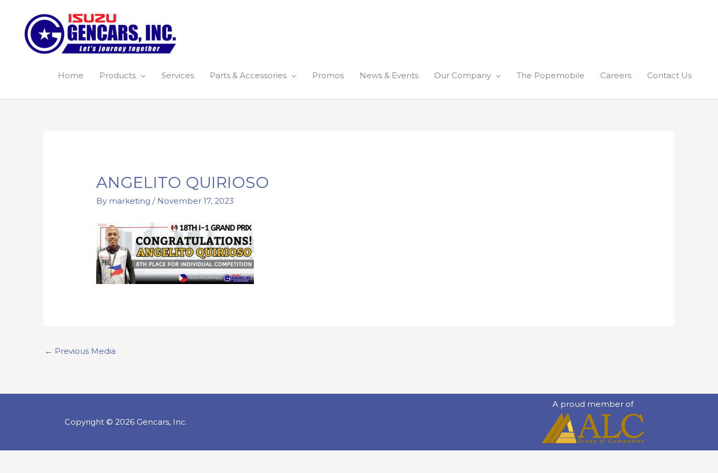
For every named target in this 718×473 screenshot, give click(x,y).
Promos (328, 75)
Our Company (462, 75)
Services (177, 75)
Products (117, 75)
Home (71, 75)
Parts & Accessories (248, 75)
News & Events (389, 75)
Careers (615, 75)
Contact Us (669, 75)
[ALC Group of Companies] (593, 428)
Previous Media (80, 351)
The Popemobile (550, 75)
